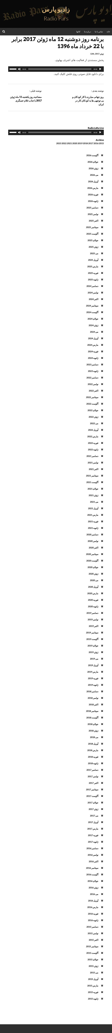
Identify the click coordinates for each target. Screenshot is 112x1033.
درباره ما (87, 31)
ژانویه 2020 (93, 606)
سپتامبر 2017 (92, 789)
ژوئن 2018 (93, 730)
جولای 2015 (93, 959)
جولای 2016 (93, 881)
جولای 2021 (93, 488)
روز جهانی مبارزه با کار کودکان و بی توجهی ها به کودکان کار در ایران (88, 100)
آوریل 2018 (93, 743)
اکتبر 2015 (93, 939)
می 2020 (94, 580)
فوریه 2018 (93, 756)
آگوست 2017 (92, 796)
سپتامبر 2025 (92, 227)
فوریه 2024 (93, 351)
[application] (56, 69)
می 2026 (94, 175)
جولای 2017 (93, 802)
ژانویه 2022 (93, 449)
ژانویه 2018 (93, 763)
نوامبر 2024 (93, 292)
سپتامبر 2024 (92, 305)
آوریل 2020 (93, 586)
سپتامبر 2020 (92, 554)
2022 (64, 143)
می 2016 (94, 894)
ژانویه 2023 (93, 371)
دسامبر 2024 (92, 286)
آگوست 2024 (92, 312)
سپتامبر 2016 (92, 868)
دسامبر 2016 (92, 848)
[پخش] (100, 69)
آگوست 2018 (92, 717)
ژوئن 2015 (93, 966)
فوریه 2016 (93, 913)
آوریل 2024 (93, 338)
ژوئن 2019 (93, 652)
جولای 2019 (93, 645)
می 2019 (94, 658)
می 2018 (94, 737)
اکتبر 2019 (93, 626)
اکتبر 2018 (93, 704)
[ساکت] (19, 69)
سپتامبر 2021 (92, 475)
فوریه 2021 (93, 521)
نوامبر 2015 (93, 933)
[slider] (13, 68)
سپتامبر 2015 (92, 946)
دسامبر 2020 (92, 534)
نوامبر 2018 (93, 698)
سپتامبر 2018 (92, 711)
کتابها (78, 31)
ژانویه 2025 (93, 279)
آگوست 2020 (92, 560)
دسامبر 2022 (92, 377)
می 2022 (94, 423)
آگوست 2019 (92, 639)
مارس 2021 (92, 515)
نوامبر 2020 (93, 541)
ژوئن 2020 (93, 573)
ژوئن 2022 (93, 416)
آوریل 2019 (93, 665)
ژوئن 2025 (93, 246)
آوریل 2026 (93, 181)
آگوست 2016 (92, 874)
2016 (96, 143)
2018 (85, 143)
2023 (58, 143)
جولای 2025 (93, 240)
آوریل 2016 (93, 900)
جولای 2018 (93, 724)
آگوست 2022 (92, 403)
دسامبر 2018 (92, 691)
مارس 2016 (92, 907)
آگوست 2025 (92, 233)
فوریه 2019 (93, 678)
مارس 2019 (92, 671)
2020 (74, 143)
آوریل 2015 (93, 979)
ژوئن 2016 (93, 887)
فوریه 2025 (93, 273)
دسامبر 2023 (92, 364)
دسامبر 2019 (92, 613)
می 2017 (94, 815)
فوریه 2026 (93, 194)
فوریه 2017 (93, 835)
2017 (90, 143)
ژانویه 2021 (93, 528)
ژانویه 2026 (93, 201)
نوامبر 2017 (93, 776)
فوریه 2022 (93, 443)
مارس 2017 (92, 828)
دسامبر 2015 (92, 926)
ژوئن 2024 (93, 325)
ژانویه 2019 (93, 684)
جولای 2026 (93, 161)
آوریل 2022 (93, 430)
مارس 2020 (92, 593)
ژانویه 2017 (93, 841)
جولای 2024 (93, 318)
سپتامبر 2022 (92, 397)
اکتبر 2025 (93, 220)
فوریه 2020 (93, 599)
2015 (101, 143)
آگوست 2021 (92, 482)
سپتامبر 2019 (92, 632)
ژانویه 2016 (93, 920)
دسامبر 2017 (92, 769)
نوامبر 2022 (93, 384)
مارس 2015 (92, 985)
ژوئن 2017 (93, 809)
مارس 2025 (92, 266)
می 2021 (94, 501)
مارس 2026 (92, 188)
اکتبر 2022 (93, 390)
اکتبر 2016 (93, 861)
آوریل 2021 (93, 508)
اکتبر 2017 (93, 783)
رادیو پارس (56, 9)
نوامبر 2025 (93, 214)
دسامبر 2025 (92, 207)
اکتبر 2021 (93, 469)
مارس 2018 (92, 750)
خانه (108, 31)
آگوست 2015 (92, 953)
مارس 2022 (92, 436)
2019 (80, 143)
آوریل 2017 (93, 822)
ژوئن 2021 (93, 495)
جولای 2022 (93, 410)
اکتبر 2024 (93, 299)
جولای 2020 (93, 567)
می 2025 (94, 253)
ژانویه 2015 (93, 998)
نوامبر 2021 (93, 462)
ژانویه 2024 (93, 358)
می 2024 (94, 331)
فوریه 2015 (93, 992)
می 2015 (94, 972)
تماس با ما (99, 31)
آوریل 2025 (93, 260)
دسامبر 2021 (92, 456)
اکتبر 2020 (93, 547)
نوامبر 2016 (93, 854)
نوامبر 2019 (93, 619)
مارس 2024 (92, 345)
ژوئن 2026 (93, 168)
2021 (69, 143)
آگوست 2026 (92, 155)
